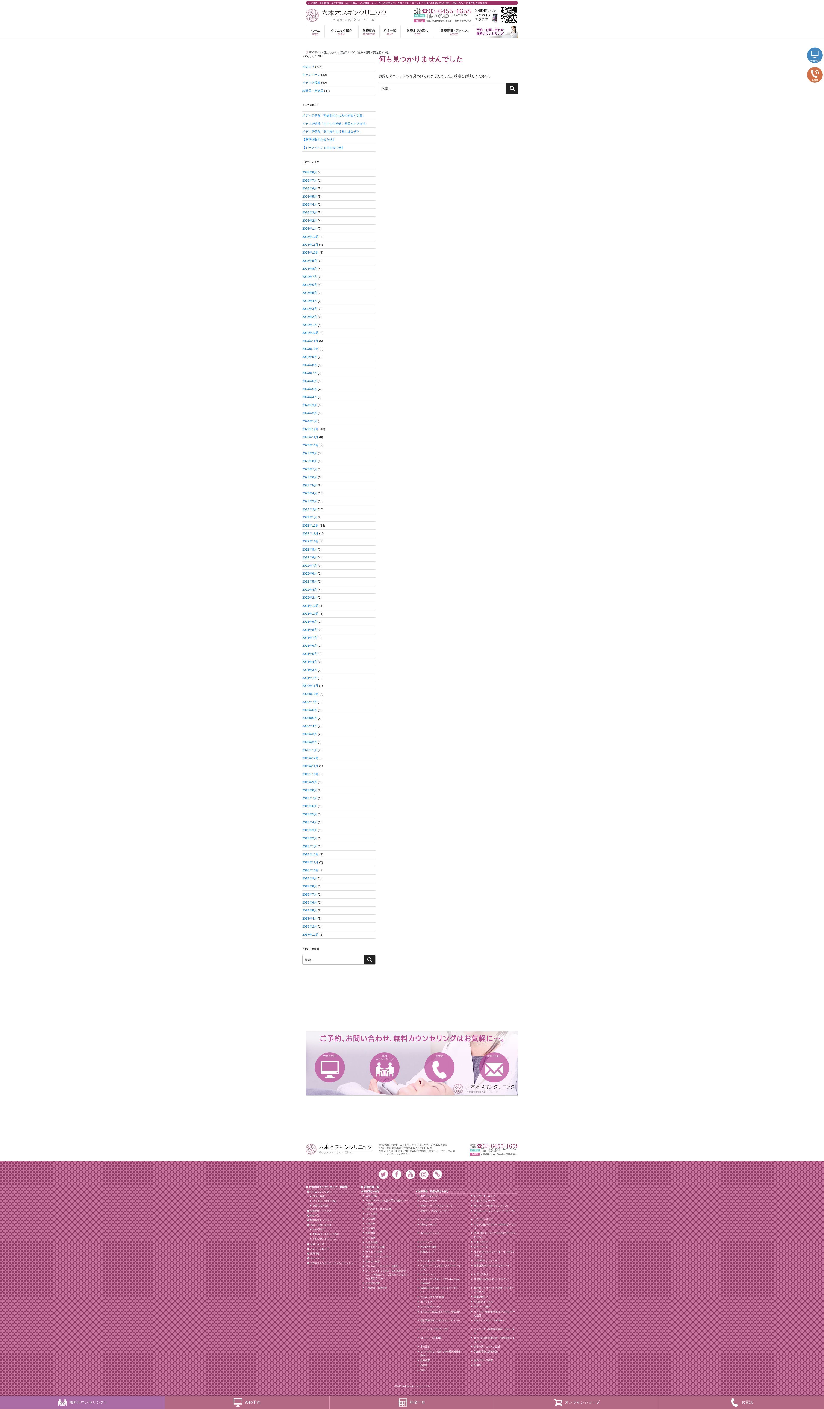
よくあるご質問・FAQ (324, 1201)
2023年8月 (309, 461)
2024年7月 (309, 373)
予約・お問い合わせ (320, 1225)
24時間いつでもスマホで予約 (495, 15)
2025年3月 (309, 308)
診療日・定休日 (312, 90)
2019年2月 (309, 838)
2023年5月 (309, 485)
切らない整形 (373, 1261)
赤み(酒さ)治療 (428, 1247)
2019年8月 (309, 790)
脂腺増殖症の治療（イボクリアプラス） (439, 1290)
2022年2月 (309, 597)
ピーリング (426, 1242)
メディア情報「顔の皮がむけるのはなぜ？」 (332, 131)
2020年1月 (309, 750)
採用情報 (315, 1253)
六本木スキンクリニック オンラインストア (331, 1265)
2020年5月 (309, 718)
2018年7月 (309, 894)
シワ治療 (370, 1237)
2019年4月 (309, 822)
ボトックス (426, 1301)
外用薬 (477, 1365)
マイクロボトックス (431, 1306)
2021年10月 (310, 613)
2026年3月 (309, 212)
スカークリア (481, 1247)
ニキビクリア (481, 1242)
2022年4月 (309, 589)
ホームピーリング (429, 1233)
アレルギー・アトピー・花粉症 (382, 1266)
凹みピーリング (428, 1224)
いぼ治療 (370, 1218)
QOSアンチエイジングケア (393, 1154)
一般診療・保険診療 (376, 1287)
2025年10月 (310, 252)
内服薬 (423, 1365)
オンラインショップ (582, 1402)
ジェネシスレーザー (484, 1200)
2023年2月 (309, 509)
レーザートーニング (484, 1195)
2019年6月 (309, 806)
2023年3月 (309, 501)
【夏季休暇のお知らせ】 (318, 139)
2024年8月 (309, 365)
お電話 (439, 1056)
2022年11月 (310, 533)
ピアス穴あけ (481, 1274)
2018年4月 (309, 918)
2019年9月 (309, 782)
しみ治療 (370, 1223)
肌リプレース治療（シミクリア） (491, 1206)
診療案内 (369, 32)
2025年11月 (310, 244)
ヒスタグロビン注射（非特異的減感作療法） (440, 1353)
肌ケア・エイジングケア (379, 1256)
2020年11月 (310, 685)
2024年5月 (309, 389)
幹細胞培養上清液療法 (486, 1351)
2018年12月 (310, 854)
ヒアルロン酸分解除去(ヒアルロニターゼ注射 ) (494, 1313)
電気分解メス (481, 1296)
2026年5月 (309, 196)
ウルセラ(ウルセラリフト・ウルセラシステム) (494, 1253)
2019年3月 (309, 830)
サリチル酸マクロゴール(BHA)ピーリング (495, 1226)
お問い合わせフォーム (324, 1239)
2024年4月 (309, 397)
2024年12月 (310, 332)
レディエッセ (427, 1274)
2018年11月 (310, 862)
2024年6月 (309, 381)
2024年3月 (309, 405)
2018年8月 (309, 886)
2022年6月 (309, 573)
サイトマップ (317, 1258)
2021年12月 (310, 605)
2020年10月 (310, 694)
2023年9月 (309, 453)
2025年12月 (310, 236)
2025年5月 (309, 292)
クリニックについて (320, 1191)
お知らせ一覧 (317, 1244)
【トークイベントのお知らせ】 (323, 147)
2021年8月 (309, 629)
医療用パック (427, 1251)
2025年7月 (309, 276)
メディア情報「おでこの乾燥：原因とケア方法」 (335, 123)
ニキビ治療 (371, 1195)
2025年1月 (309, 325)
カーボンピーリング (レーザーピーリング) (495, 1212)
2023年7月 (309, 469)
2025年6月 (309, 284)
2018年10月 (310, 870)
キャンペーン (311, 74)
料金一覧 (390, 32)
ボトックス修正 (482, 1306)
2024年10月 (310, 349)
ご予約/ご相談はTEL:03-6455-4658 (442, 11)
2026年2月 (309, 220)
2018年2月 (309, 926)
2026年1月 (309, 228)
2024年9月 (309, 357)
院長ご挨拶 (319, 1196)
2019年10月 (310, 774)
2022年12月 (310, 525)
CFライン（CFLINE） (432, 1337)
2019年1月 (309, 846)
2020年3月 (309, 734)
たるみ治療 (371, 1242)
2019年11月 (310, 766)
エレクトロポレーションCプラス (437, 1260)
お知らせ (308, 66)
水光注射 (425, 1346)
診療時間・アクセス (454, 32)
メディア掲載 (311, 82)
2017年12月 (310, 934)
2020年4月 (309, 726)
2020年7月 (309, 702)
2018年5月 (309, 910)
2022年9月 (309, 549)
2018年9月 (309, 878)
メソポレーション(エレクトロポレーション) (440, 1267)
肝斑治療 (370, 1233)
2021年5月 (309, 653)
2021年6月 (309, 645)
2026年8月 (309, 172)
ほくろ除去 (371, 1213)
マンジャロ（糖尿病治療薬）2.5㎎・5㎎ (494, 1331)
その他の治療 (373, 1283)
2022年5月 (309, 581)
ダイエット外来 (374, 1251)
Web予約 (328, 1056)
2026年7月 (309, 180)
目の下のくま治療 (375, 1247)
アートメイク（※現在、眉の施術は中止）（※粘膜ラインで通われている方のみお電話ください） (387, 1275)
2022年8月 (309, 557)
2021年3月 (309, 670)
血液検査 (425, 1360)
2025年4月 (309, 301)
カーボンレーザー (429, 1219)
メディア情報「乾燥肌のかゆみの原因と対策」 (333, 115)
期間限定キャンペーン (322, 1220)
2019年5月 (309, 814)
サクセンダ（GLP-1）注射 (434, 1329)
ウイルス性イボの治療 (432, 1296)
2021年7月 (309, 637)
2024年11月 (310, 341)
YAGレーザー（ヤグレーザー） (436, 1206)
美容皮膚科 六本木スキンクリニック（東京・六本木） (346, 15)
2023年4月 (309, 493)
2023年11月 (310, 437)
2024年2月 (309, 413)
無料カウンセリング (385, 1058)
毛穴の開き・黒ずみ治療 (379, 1209)
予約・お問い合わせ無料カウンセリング (490, 31)
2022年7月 (309, 565)
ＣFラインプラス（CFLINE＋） (490, 1320)
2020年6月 (309, 710)
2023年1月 (309, 517)
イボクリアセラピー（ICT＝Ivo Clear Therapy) (440, 1281)
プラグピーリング (483, 1219)
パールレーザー (428, 1200)
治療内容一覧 (371, 1186)
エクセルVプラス (429, 1195)
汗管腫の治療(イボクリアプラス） (492, 1279)
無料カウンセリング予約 (326, 1234)
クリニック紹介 (341, 32)
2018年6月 (309, 902)
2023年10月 (310, 445)
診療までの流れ (417, 32)
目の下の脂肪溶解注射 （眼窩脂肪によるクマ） (494, 1339)
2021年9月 (309, 621)
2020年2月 (309, 742)
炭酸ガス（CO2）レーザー (434, 1210)
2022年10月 (310, 541)
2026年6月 (309, 188)
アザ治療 (370, 1228)
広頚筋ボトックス (483, 1301)
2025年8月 (309, 268)
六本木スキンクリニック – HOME (328, 1186)
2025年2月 (309, 316)
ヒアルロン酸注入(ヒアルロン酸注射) (440, 1311)
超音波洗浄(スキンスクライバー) (491, 1265)
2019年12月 (310, 758)
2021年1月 (309, 678)
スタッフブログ (318, 1248)
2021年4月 (309, 661)
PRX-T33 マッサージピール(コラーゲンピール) (495, 1235)
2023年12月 (310, 429)
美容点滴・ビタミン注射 (487, 1346)
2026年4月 (309, 204)
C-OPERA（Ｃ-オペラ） (487, 1260)
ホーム (315, 32)
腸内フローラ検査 (483, 1360)
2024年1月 (309, 421)
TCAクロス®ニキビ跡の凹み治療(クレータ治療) (387, 1202)
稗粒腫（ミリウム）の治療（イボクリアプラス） (494, 1290)
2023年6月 (309, 477)
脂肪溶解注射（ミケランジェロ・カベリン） (440, 1322)
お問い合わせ (494, 1056)
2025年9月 (309, 260)
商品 (422, 1370)
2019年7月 (309, 798)
